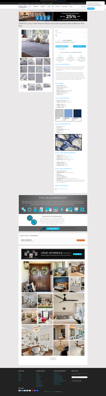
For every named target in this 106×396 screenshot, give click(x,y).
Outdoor (57, 6)
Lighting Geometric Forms (58, 378)
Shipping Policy (38, 380)
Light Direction (56, 383)
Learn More (67, 155)
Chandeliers (35, 6)
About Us (37, 375)
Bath (29, 6)
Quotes (32, 3)
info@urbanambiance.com (83, 3)
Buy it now (79, 46)
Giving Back (38, 378)
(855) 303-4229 (73, 3)
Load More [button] (53, 358)
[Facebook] (72, 381)
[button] (37, 276)
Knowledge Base (39, 386)
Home (19, 10)
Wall (53, 6)
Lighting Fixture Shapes (58, 382)
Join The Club (90, 8)
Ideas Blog (55, 374)
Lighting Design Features (58, 376)
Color (56, 30)
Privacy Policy (38, 383)
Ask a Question (81, 240)
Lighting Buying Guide (57, 373)
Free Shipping (20, 3)
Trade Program (37, 3)
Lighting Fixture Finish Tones (58, 379)
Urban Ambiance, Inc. (51, 391)
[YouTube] (80, 381)
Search (37, 373)
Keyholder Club (44, 3)
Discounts (37, 379)
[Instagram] (77, 381)
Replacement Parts (39, 382)
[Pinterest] (75, 381)
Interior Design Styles (57, 375)
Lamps (71, 6)
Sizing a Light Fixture (57, 384)
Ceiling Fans (64, 6)
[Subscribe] (86, 377)
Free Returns (27, 3)
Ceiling (48, 6)
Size (56, 34)
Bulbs (49, 3)
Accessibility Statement (40, 385)
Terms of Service (39, 384)
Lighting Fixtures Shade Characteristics (60, 380)
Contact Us (38, 374)
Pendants (43, 6)
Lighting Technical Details (58, 377)
